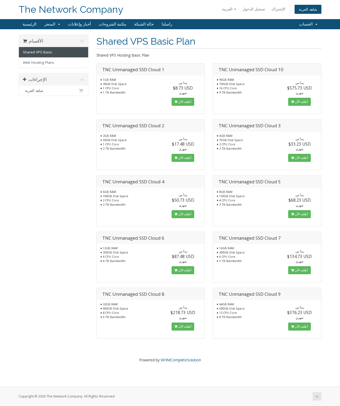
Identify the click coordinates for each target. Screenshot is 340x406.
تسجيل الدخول (254, 8)
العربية (227, 8)
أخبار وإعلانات (79, 24)
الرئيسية (29, 24)
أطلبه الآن (184, 101)
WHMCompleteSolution (181, 359)
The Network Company (71, 9)
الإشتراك (278, 8)
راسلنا (167, 24)
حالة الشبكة (144, 24)
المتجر (50, 24)
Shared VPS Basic (37, 52)
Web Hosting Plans (38, 62)
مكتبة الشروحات (112, 24)
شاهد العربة (308, 9)
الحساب (307, 24)
